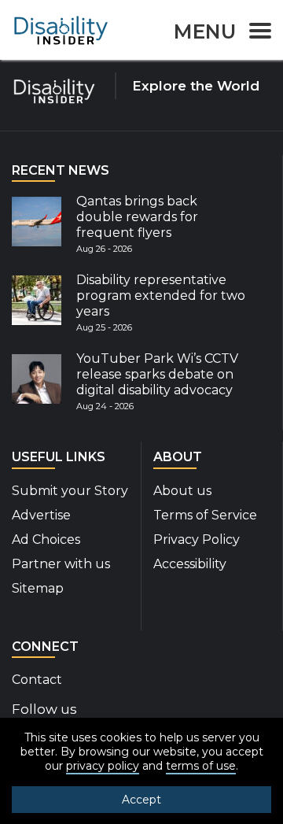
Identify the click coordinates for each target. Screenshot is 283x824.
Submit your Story (70, 490)
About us (182, 490)
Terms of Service (205, 515)
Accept (141, 800)
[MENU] (255, 33)
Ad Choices (46, 539)
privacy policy (102, 766)
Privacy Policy (196, 539)
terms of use (201, 766)
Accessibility (189, 563)
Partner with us (61, 563)
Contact (37, 679)
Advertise (41, 515)
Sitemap (38, 588)
